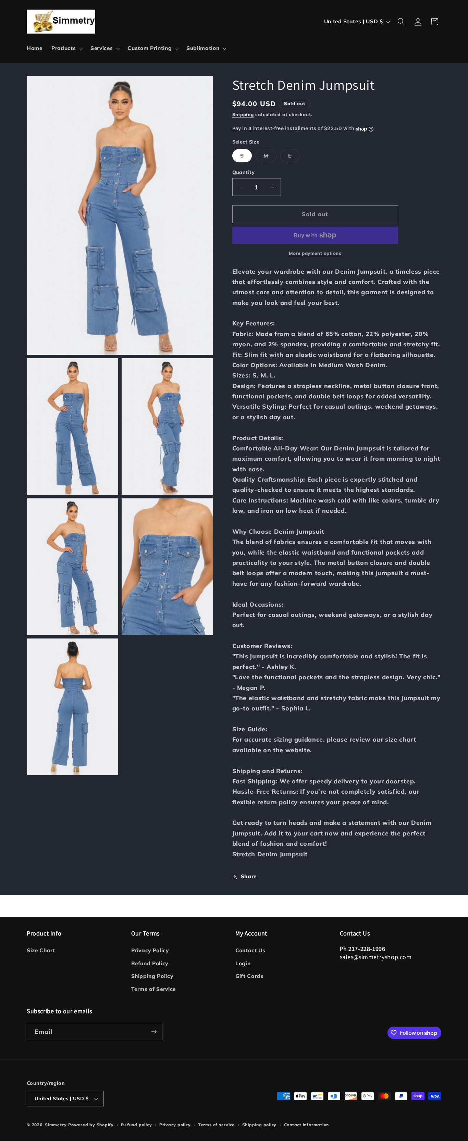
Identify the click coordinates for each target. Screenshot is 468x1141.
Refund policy (136, 1124)
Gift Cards (249, 976)
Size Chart (41, 950)
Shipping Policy (152, 976)
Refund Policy (150, 963)
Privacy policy (175, 1124)
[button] (66, 48)
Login (242, 963)
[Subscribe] (154, 1032)
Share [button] (249, 876)
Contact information (306, 1124)
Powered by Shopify (91, 1124)
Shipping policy (259, 1124)
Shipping (243, 114)
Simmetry (55, 1124)
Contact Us (250, 950)
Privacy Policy (150, 950)
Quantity (243, 172)
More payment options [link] (315, 253)
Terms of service (216, 1124)
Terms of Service (153, 989)
